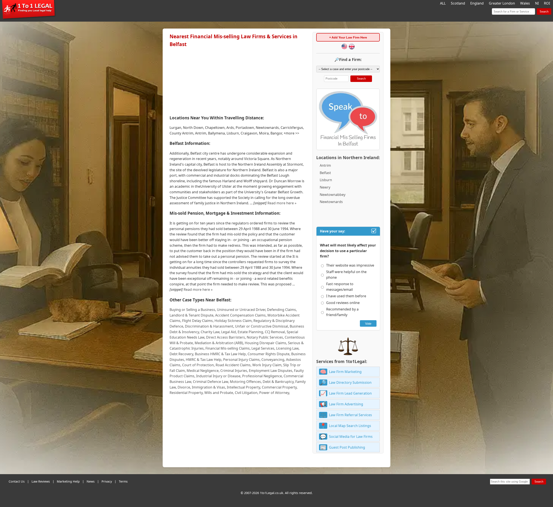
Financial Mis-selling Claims (227, 348)
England (477, 3)
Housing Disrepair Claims (265, 343)
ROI (547, 3)
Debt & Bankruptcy (278, 381)
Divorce (184, 387)
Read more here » (281, 203)
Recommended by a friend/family (342, 312)
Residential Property (186, 392)
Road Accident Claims (233, 365)
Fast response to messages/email (339, 286)
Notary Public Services (265, 337)
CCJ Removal (275, 331)
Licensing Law (287, 348)
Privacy (107, 481)
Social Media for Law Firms (351, 436)
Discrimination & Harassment (209, 326)
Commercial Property (279, 387)
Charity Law (210, 331)
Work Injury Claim (266, 365)
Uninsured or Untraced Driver (241, 309)
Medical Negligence (203, 370)
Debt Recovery (181, 354)
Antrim (325, 165)
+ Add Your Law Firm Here (348, 37)
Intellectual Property (243, 387)
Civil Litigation (246, 392)
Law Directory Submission (350, 382)
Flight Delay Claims (197, 320)
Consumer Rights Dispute (268, 354)
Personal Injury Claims (241, 359)
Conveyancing (272, 359)
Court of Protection (198, 365)
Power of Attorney (274, 392)
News (91, 481)
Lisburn (326, 180)
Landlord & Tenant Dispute (191, 315)
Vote (368, 323)
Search (544, 11)
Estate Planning (250, 331)
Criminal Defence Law (210, 381)
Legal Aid (228, 331)
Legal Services (262, 348)
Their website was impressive (350, 265)
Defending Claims (281, 309)
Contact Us (17, 481)
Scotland (458, 3)
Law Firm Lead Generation (350, 393)
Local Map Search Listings (350, 425)
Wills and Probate (218, 392)
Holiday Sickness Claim (233, 320)
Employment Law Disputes (270, 370)
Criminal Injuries (233, 370)
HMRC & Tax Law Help (203, 359)
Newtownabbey (332, 194)
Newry (325, 187)
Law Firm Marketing (345, 371)
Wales (525, 3)
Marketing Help (68, 481)
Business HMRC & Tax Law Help (220, 354)
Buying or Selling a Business (192, 309)
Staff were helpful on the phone (346, 274)
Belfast (325, 172)
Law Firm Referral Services (350, 415)
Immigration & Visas (208, 387)
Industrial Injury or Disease (218, 376)
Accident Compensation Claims (240, 315)
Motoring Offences (245, 381)
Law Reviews (41, 481)
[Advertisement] (238, 80)
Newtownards (331, 201)
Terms (123, 481)
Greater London (502, 3)
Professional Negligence (262, 376)
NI (537, 3)
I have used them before (346, 296)
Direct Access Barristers (225, 337)
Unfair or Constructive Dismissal (261, 326)
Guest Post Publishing (347, 447)
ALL (443, 3)
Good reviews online (343, 302)
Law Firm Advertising (346, 404)
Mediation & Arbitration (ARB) (219, 343)
